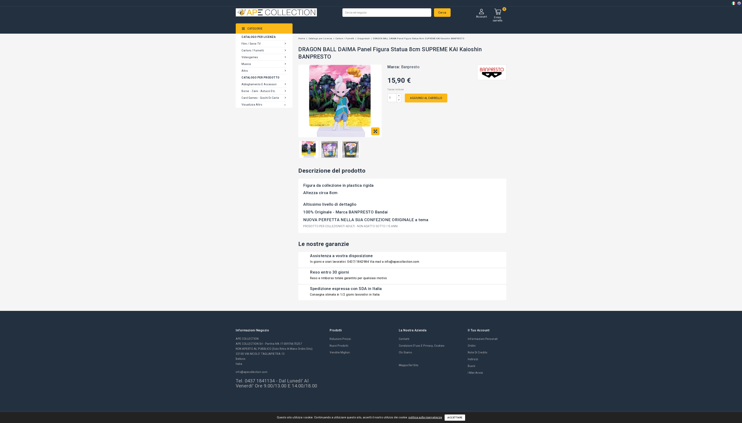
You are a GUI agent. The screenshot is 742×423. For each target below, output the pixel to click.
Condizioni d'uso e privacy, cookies (422, 345)
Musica (246, 64)
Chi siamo (405, 352)
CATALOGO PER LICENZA (259, 36)
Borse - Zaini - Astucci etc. (259, 91)
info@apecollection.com (251, 372)
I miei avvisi (475, 372)
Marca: (393, 67)
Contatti (404, 338)
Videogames (250, 57)
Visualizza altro (252, 104)
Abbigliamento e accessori (259, 84)
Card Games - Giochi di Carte (260, 97)
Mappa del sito (409, 365)
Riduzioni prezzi (340, 338)
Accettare (454, 417)
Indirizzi (473, 359)
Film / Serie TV (251, 43)
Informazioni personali (483, 338)
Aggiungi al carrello (426, 98)
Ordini (472, 345)
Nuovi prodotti (339, 345)
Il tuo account (478, 330)
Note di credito (478, 352)
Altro (245, 70)
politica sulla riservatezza (425, 417)
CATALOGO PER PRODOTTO (261, 77)
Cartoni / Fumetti (253, 50)
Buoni (471, 366)
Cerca (442, 12)
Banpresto (410, 67)
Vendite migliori (340, 352)
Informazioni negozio (252, 330)
